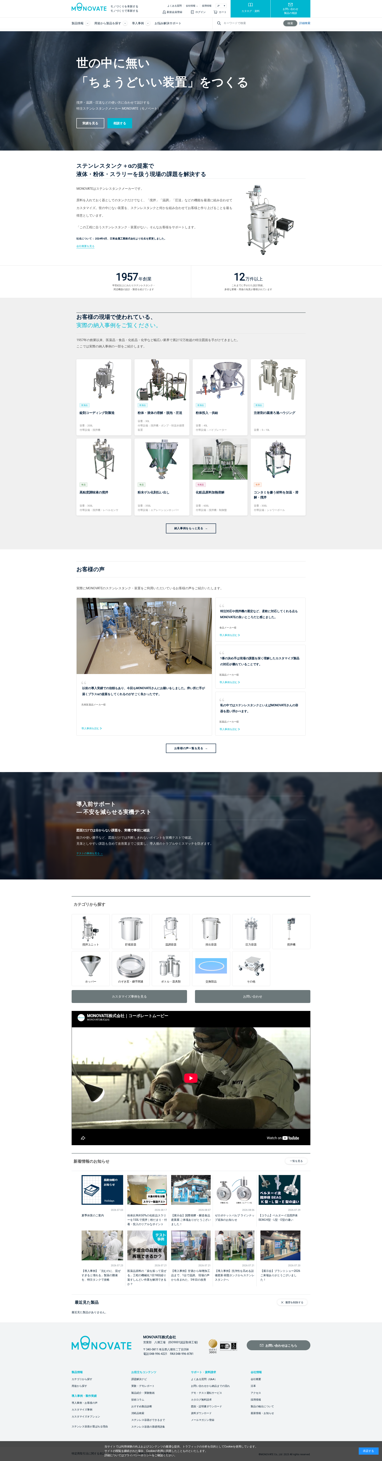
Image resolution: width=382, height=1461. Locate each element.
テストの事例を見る (88, 853)
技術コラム (137, 1399)
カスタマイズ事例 (82, 1409)
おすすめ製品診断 (141, 1406)
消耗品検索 (137, 1413)
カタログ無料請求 (201, 1399)
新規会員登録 (174, 12)
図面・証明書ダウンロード (206, 1406)
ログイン (200, 12)
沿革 (253, 1385)
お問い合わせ (252, 996)
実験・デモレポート (143, 1385)
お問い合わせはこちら (281, 1345)
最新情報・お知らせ (262, 1413)
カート (223, 12)
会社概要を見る (85, 246)
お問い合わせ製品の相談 (290, 11)
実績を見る (90, 123)
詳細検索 (304, 23)
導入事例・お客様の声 (84, 1402)
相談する (119, 123)
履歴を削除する (294, 1302)
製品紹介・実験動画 (143, 1392)
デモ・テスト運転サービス (206, 1392)
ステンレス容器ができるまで (148, 1419)
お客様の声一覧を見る (188, 748)
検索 (290, 23)
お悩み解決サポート (168, 23)
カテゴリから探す (82, 1379)
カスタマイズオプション (86, 1416)
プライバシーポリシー (138, 1455)
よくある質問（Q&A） (204, 1379)
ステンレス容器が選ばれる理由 (90, 1426)
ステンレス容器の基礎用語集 (148, 1426)
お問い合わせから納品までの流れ (210, 1385)
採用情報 (206, 5)
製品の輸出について (262, 1406)
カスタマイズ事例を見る (129, 996)
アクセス (256, 1392)
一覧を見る (296, 1160)
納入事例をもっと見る (188, 528)
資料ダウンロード (201, 1413)
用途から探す (79, 1385)
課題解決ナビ (139, 1379)
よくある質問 (174, 5)
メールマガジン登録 (202, 1419)
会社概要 (256, 1379)
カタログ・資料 (251, 11)
